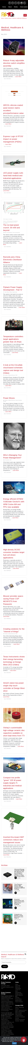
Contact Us (17, 989)
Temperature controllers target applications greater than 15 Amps (13, 339)
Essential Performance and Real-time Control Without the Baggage (19, 902)
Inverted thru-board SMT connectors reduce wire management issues (13, 840)
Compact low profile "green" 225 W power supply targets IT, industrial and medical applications (12, 783)
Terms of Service (19, 1001)
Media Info (17, 987)
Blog (16, 996)
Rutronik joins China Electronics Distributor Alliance (12, 259)
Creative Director (19, 1015)
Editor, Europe (18, 1012)
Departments (18, 992)
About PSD (17, 985)
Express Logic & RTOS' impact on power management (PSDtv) (13, 139)
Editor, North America (20, 1011)
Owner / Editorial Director (21, 1010)
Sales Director (18, 1014)
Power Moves (9, 398)
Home (4, 7)
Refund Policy (18, 1000)
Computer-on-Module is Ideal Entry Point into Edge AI (18, 916)
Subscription (24, 7)
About (10, 7)
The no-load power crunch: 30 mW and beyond (11, 227)
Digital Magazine (19, 995)
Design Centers (8, 18)
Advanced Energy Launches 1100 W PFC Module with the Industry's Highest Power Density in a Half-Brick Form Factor (19, 873)
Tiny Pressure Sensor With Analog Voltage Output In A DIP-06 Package (19, 887)
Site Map (17, 997)
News (16, 991)
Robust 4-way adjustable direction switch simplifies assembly (14, 63)
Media (16, 7)
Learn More (18, 76)
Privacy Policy (18, 999)
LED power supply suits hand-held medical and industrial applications (13, 175)
